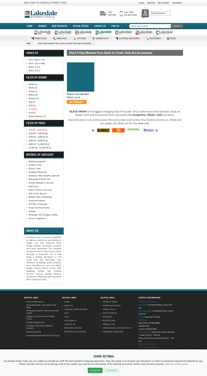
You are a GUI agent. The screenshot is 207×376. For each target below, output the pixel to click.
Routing (32, 211)
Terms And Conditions (113, 332)
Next (157, 131)
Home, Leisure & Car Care (40, 190)
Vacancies (177, 3)
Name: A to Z (34, 70)
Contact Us (100, 26)
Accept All (95, 370)
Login (141, 3)
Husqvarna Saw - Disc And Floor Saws (41, 306)
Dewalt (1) (33, 84)
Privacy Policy (109, 309)
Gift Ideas (81, 38)
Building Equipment (37, 161)
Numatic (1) (34, 98)
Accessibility (70, 320)
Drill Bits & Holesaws (38, 204)
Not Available (77, 101)
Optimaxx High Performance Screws (39, 327)
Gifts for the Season (37, 193)
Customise (111, 370)
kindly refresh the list (80, 66)
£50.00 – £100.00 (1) (38, 130)
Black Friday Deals (35, 302)
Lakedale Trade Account (75, 309)
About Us (68, 305)
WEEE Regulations (72, 328)
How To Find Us (110, 313)
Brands (42, 26)
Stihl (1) (32, 105)
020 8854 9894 (130, 13)
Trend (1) (33, 109)
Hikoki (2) (33, 88)
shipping (112, 13)
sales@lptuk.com (150, 344)
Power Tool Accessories (39, 208)
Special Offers (80, 26)
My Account (163, 3)
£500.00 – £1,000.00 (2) (39, 144)
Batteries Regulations (75, 332)
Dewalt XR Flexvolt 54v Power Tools (40, 318)
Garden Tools (102, 38)
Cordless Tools (35, 165)
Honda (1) (33, 91)
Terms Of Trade (110, 302)
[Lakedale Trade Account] (42, 32)
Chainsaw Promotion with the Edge (43, 336)
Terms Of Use (109, 324)
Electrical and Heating (129, 38)
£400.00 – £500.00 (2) (38, 140)
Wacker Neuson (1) (37, 116)
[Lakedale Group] (103, 32)
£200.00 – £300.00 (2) (38, 137)
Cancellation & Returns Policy (117, 328)
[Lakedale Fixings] (83, 32)
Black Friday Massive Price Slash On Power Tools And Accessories (64, 43)
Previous (93, 131)
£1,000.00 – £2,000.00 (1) (40, 148)
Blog (66, 313)
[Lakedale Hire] (123, 32)
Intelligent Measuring (38, 172)
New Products (59, 26)
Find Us (115, 26)
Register (151, 3)
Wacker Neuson (33, 332)
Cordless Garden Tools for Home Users (42, 312)
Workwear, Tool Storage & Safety (43, 215)
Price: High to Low (37, 60)
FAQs (66, 317)
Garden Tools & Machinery (40, 197)
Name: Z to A (34, 67)
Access (173, 38)
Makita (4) (33, 95)
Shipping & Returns (111, 305)
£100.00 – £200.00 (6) (38, 133)
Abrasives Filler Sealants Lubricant (44, 176)
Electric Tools (35, 168)
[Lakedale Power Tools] (41, 13)
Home (30, 26)
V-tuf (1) (32, 113)
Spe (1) (32, 102)
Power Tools (41, 38)
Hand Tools (62, 38)
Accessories (155, 38)
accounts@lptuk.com (152, 347)
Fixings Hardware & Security (41, 183)
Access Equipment (37, 218)
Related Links (109, 320)
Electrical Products (37, 200)
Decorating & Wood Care (39, 179)
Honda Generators (35, 322)
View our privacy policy (176, 364)
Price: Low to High (37, 63)
